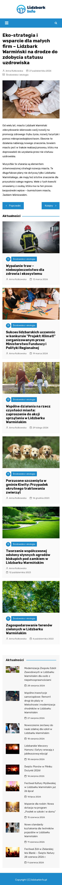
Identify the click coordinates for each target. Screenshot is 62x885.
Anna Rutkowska (14, 71)
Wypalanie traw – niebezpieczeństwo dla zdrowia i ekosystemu (25, 270)
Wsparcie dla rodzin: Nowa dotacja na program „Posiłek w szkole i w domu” (40, 807)
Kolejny (49, 205)
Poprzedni (15, 205)
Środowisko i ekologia (17, 75)
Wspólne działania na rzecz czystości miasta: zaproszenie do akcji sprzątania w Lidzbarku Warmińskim (28, 414)
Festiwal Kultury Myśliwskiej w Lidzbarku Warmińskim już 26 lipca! (40, 787)
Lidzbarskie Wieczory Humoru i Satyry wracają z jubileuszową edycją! (39, 749)
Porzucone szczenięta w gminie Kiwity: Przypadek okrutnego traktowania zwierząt (27, 486)
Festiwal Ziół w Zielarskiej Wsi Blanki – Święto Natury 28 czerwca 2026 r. (39, 853)
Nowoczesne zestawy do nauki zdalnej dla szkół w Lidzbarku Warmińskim (38, 729)
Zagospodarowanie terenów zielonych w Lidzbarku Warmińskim (29, 629)
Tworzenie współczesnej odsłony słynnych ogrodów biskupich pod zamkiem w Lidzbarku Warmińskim (28, 557)
